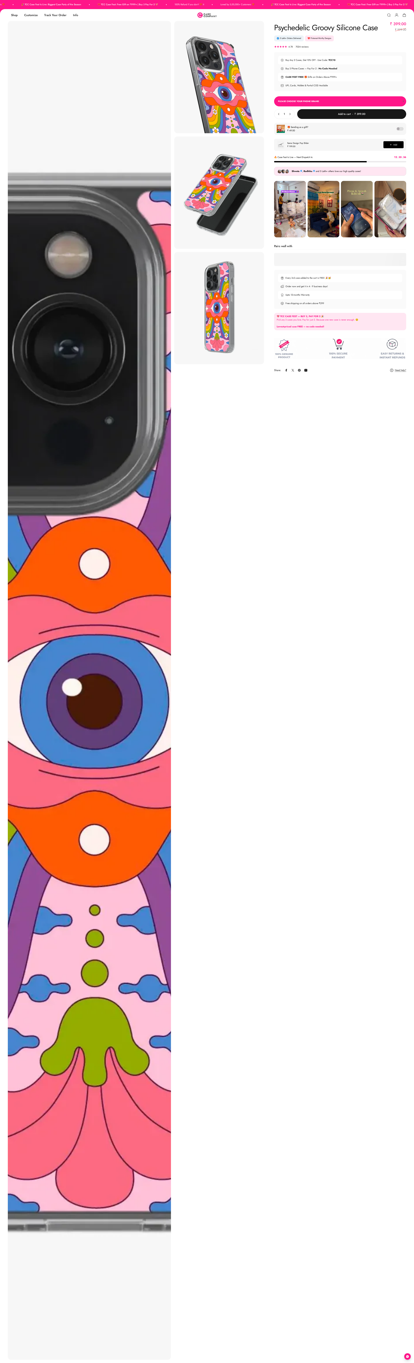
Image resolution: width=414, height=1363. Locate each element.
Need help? (400, 370)
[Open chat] (407, 1356)
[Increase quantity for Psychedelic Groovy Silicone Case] (290, 114)
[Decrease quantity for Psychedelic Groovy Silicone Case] (278, 114)
